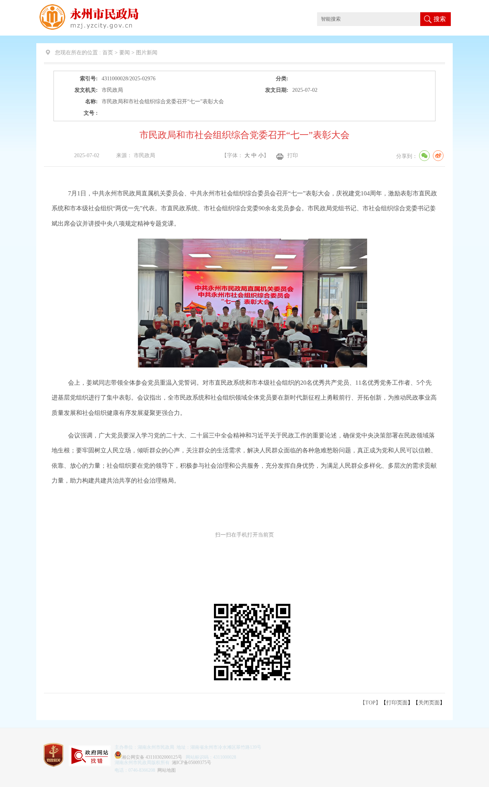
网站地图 (166, 770)
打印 (292, 155)
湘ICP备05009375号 (191, 762)
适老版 (471, 7)
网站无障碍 (445, 7)
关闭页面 (429, 703)
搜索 (440, 19)
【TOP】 (370, 703)
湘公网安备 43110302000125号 (151, 757)
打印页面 (397, 703)
